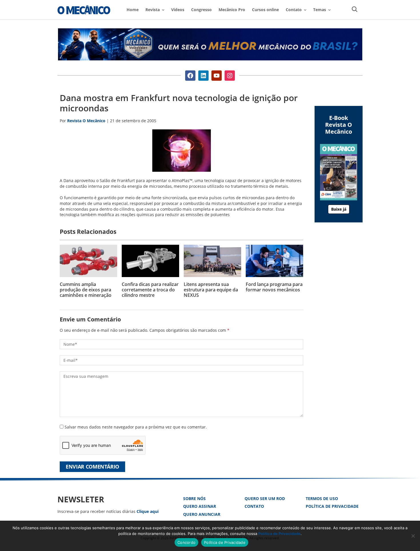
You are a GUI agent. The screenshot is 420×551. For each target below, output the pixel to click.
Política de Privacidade (332, 506)
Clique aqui (148, 511)
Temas (319, 9)
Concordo (186, 542)
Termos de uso (322, 498)
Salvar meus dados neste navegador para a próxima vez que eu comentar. (136, 427)
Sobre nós (194, 498)
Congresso (201, 9)
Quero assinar (199, 506)
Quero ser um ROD (265, 498)
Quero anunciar (201, 514)
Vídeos (177, 9)
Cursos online (265, 9)
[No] (413, 536)
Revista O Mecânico (83, 9)
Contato (254, 506)
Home (133, 9)
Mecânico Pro (232, 9)
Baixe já (338, 209)
